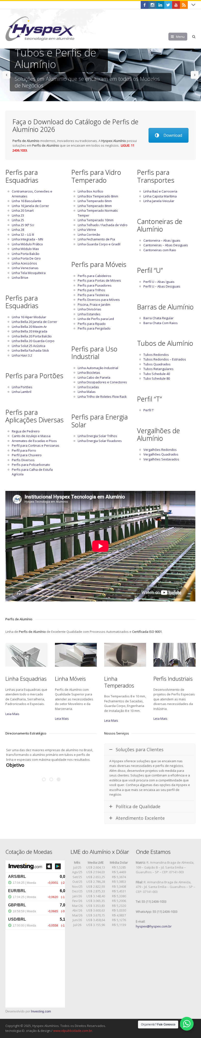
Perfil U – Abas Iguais (159, 281)
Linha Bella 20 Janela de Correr (34, 321)
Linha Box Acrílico (90, 191)
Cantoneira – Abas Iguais (161, 240)
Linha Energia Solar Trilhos (97, 436)
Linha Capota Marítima (160, 196)
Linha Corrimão (89, 234)
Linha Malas (87, 391)
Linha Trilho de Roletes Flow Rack (102, 396)
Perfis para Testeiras (93, 295)
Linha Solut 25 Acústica (28, 346)
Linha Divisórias (89, 309)
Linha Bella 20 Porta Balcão (32, 336)
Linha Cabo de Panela (94, 377)
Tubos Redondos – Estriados (164, 359)
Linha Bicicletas (89, 372)
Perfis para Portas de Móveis (99, 280)
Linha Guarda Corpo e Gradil (99, 244)
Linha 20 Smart (23, 210)
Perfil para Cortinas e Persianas (35, 445)
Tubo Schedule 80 (156, 378)
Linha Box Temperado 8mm (98, 196)
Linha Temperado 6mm (95, 201)
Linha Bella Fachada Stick (30, 350)
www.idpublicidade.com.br (72, 1030)
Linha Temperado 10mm (95, 220)
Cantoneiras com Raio (159, 250)
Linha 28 (18, 229)
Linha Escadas (88, 387)
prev (6, 75)
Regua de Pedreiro (26, 431)
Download (172, 135)
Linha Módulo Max (25, 249)
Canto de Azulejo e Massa (31, 436)
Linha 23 (18, 215)
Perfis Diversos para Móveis (99, 299)
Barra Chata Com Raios (160, 323)
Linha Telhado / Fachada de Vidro (102, 225)
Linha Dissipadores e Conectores (102, 382)
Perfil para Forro (24, 450)
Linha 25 (18, 220)
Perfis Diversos (23, 460)
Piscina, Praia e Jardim (94, 304)
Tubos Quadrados (157, 364)
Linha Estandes (89, 314)
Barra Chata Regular (158, 318)
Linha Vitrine (87, 229)
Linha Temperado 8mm (95, 206)
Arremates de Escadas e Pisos (34, 441)
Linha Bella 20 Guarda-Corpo (33, 341)
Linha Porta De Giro (26, 258)
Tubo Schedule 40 (156, 374)
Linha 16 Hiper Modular (29, 317)
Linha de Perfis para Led (96, 319)
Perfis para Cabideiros (94, 276)
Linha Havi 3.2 (22, 355)
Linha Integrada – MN (27, 239)
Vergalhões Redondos (160, 449)
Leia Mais (12, 714)
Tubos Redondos (156, 354)
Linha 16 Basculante (26, 201)
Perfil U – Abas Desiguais (161, 286)
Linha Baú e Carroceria (160, 191)
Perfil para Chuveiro (27, 455)
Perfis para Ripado (92, 323)
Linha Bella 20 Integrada (29, 331)
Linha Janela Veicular (158, 201)
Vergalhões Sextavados (161, 459)
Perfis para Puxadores (95, 285)
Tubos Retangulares (158, 369)
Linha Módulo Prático (27, 244)
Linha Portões (22, 387)
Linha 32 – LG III (23, 234)
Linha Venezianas (25, 268)
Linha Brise (20, 277)
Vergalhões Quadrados (160, 454)
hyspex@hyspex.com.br (154, 926)
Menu (180, 36)
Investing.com (41, 1011)
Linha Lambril (21, 391)
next (195, 75)
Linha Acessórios (24, 263)
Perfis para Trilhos (91, 290)
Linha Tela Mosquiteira (29, 273)
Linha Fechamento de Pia (96, 239)
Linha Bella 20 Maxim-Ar (29, 326)
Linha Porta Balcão (25, 253)
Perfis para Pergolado (94, 328)
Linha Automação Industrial (98, 368)
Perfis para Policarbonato (31, 464)
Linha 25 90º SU (23, 225)
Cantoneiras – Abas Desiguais (165, 245)
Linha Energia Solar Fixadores (100, 441)
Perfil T (148, 410)
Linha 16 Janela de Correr (30, 206)
